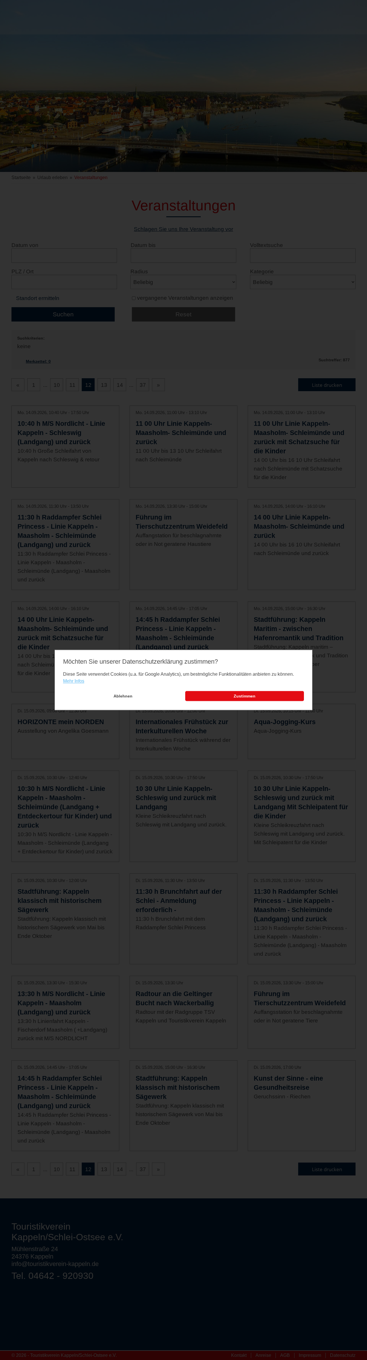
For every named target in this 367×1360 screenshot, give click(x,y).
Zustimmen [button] (244, 696)
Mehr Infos (73, 681)
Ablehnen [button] (123, 696)
